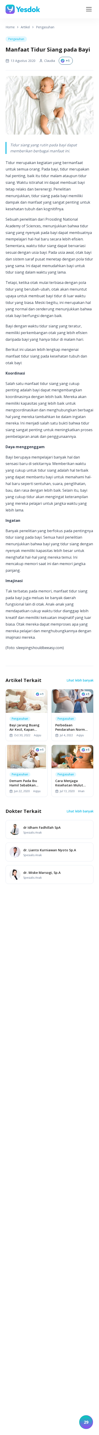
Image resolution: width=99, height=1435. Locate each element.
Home (10, 27)
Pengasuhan (45, 27)
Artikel (25, 27)
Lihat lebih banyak (80, 680)
